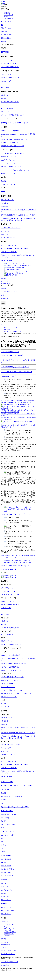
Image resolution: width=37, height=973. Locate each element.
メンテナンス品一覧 (7, 108)
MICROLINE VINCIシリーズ (10, 77)
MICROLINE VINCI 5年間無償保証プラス (14, 139)
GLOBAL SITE (9, 16)
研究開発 (3, 793)
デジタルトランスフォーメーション (19, 265)
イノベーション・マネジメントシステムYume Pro (16, 785)
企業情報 (14, 275)
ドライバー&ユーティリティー (10, 228)
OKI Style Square (6, 900)
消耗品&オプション (7, 717)
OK (2, 324)
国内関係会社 (5, 896)
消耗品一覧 (4, 95)
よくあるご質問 (6, 872)
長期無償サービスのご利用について (12, 146)
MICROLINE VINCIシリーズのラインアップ (15, 367)
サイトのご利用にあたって (9, 950)
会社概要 (3, 883)
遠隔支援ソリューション (9, 173)
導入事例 (3, 181)
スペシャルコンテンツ (8, 184)
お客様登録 (4, 203)
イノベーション (21, 263)
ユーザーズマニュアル (8, 238)
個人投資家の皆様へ (7, 869)
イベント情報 (5, 87)
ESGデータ (4, 848)
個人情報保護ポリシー (8, 954)
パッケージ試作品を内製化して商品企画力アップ (16, 372)
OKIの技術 (16, 269)
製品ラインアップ (6, 112)
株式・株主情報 (6, 866)
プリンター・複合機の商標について (12, 115)
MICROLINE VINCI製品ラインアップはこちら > (16, 514)
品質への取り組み (6, 260)
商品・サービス (21, 267)
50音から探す (5, 818)
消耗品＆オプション (7, 200)
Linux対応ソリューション (9, 160)
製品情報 (5, 52)
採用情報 (7, 13)
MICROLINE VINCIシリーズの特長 (12, 355)
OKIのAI (3, 799)
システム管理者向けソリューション (12, 153)
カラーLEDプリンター (8, 60)
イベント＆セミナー (7, 910)
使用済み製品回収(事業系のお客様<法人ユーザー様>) (18, 215)
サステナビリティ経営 (8, 835)
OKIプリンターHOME (11, 327)
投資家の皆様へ (21, 273)
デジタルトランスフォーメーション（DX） (15, 807)
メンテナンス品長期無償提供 (10, 142)
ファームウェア (6, 231)
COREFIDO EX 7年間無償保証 (10, 131)
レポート (3, 851)
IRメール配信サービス (8, 876)
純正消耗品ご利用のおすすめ (10, 102)
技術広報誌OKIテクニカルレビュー (12, 796)
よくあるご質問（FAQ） (9, 245)
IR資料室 (3, 862)
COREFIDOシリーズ (7, 74)
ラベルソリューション (8, 163)
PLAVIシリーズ (6, 81)
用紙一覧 (3, 98)
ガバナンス (4, 845)
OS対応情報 (4, 206)
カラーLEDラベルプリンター (10, 67)
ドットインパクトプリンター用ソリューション (16, 170)
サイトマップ (8, 15)
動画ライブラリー (6, 921)
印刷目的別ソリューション (9, 157)
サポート (5, 192)
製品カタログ (5, 234)
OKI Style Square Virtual (8, 824)
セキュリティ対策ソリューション (11, 166)
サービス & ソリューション (14, 122)
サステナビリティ (23, 271)
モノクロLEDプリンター (9, 63)
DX (2, 803)
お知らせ (4, 903)
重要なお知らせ (6, 914)
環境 (2, 838)
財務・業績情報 (6, 859)
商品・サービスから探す (9, 814)
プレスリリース (6, 907)
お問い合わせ (8, 18)
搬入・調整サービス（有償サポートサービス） (16, 248)
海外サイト (4, 298)
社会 (2, 841)
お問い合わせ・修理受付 (9, 252)
